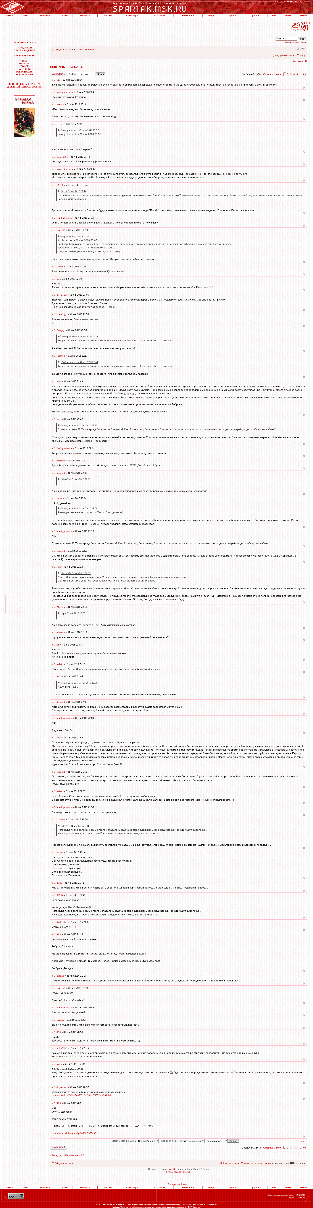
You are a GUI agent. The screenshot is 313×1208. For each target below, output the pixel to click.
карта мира (132, 15)
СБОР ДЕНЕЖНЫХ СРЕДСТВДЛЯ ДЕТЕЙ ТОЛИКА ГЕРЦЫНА (24, 85)
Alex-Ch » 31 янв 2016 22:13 (76, 479)
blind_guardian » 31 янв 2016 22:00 (79, 682)
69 (304, 74)
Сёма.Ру (301, 1197)
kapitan (60, 975)
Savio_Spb (62, 922)
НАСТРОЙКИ (25, 69)
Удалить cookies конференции (256, 1163)
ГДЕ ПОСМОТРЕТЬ (24, 55)
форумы (212, 15)
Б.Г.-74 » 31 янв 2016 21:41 (75, 825)
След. (301, 1141)
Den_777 (61, 230)
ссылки (304, 15)
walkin (60, 664)
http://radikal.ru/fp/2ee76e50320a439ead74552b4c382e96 (81, 1095)
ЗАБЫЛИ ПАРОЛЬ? (24, 74)
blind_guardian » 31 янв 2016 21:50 (79, 508)
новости (10, 15)
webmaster (300, 1195)
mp (58, 279)
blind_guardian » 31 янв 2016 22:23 (79, 425)
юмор (274, 15)
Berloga (60, 104)
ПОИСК (24, 66)
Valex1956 (62, 1048)
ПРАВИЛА (24, 63)
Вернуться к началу (304, 88)
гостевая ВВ (188, 15)
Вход (302, 55)
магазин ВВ (159, 15)
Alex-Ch (61, 607)
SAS (59, 934)
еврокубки (85, 15)
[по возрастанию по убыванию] (222, 1140)
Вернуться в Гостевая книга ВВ (68, 1155)
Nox (59, 419)
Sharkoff (61, 473)
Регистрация (289, 55)
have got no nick (65, 92)
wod (59, 381)
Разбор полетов (64, 448)
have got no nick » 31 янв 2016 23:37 (80, 130)
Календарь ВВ (300, 61)
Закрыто (54, 73)
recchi (59, 1064)
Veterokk (61, 355)
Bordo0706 (62, 156)
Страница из (272, 74)
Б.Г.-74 (60, 852)
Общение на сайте (64, 49)
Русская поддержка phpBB (178, 1172)
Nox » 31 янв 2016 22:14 (73, 191)
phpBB (172, 1169)
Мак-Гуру (62, 314)
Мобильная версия (298, 48)
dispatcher (62, 294)
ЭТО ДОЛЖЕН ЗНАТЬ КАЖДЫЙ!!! (24, 49)
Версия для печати (303, 48)
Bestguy (61, 330)
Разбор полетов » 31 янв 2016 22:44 (79, 336)
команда (108, 15)
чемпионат (44, 15)
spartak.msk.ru (199, 1204)
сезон (25, 15)
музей (288, 15)
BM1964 (61, 185)
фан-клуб (256, 15)
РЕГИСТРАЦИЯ (24, 72)
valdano (60, 498)
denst (59, 882)
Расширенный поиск (295, 42)
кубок (65, 15)
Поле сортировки (169, 1140)
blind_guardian (64, 217)
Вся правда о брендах (178, 1184)
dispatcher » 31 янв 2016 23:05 (76, 236)
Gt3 (58, 79)
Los (58, 124)
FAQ (277, 55)
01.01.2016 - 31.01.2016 (66, 67)
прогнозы (233, 15)
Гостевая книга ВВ (85, 49)
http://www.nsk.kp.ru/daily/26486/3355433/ (74, 1133)
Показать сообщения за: (123, 1140)
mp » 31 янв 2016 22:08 (73, 613)
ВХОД (24, 61)
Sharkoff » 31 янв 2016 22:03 (76, 573)
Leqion (60, 266)
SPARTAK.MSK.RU (116, 1204)
